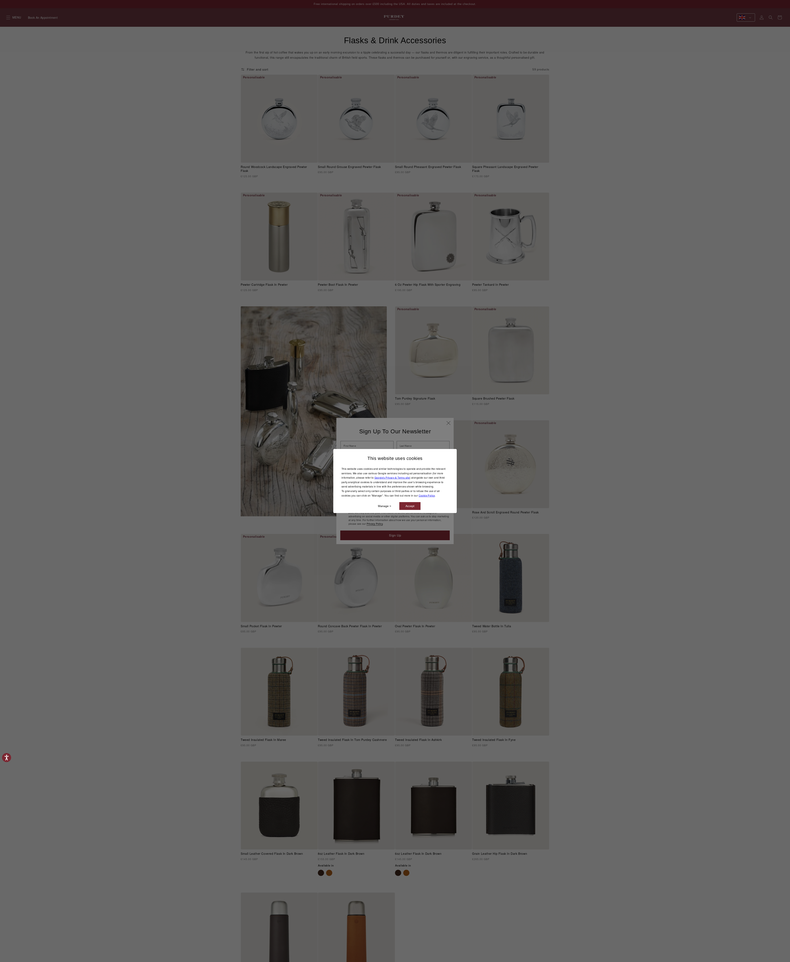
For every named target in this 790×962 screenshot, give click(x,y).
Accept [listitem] (409, 506)
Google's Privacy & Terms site (392, 477)
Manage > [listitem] (384, 506)
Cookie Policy (427, 495)
